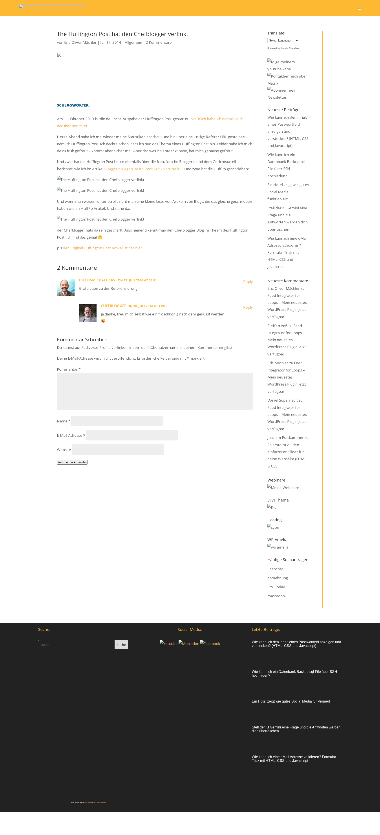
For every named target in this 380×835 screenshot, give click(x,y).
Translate (294, 48)
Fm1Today (276, 586)
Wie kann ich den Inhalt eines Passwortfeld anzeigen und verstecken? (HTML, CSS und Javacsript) (287, 131)
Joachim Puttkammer (285, 437)
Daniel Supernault (282, 400)
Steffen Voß (277, 325)
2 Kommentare (159, 42)
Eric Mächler (277, 362)
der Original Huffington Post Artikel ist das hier (102, 247)
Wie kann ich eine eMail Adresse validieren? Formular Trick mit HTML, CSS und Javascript (287, 252)
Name (63, 421)
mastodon (276, 595)
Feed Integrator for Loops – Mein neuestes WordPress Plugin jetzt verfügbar (286, 340)
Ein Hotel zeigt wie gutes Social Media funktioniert (288, 191)
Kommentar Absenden (72, 462)
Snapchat (275, 568)
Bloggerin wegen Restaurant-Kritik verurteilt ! (143, 168)
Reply (248, 281)
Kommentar (68, 369)
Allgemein (133, 42)
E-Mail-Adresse (71, 435)
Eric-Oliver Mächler (80, 42)
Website (64, 449)
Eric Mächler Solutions (95, 802)
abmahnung (277, 577)
